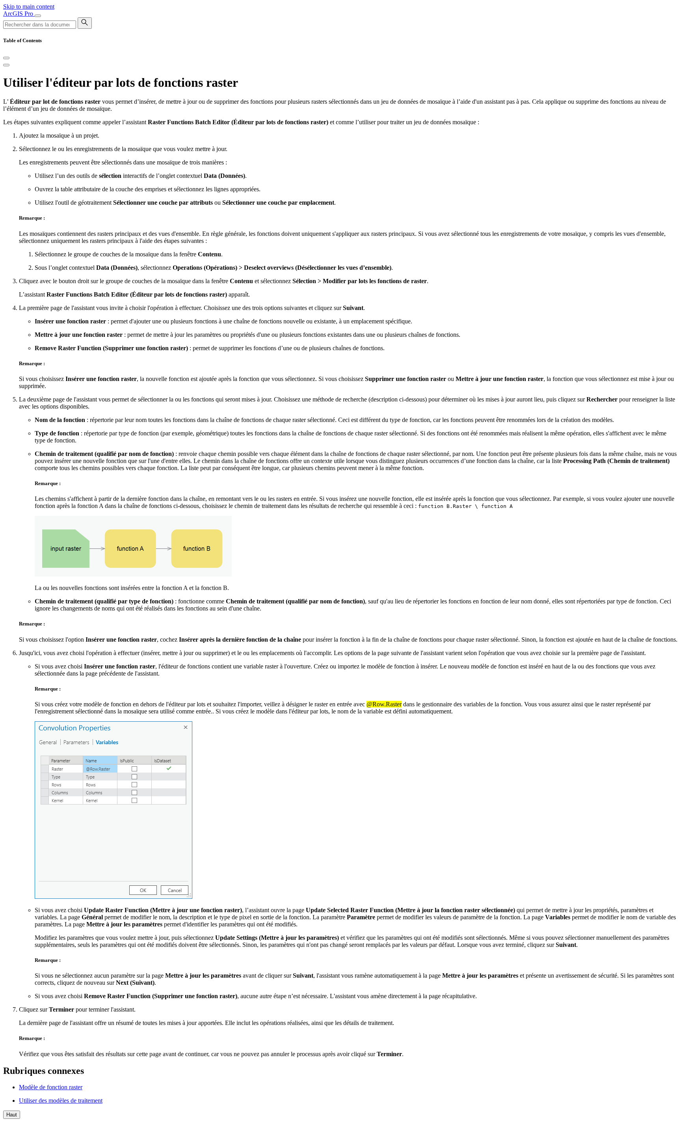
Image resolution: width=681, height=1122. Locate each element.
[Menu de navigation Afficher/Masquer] (38, 16)
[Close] (6, 58)
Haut (11, 1115)
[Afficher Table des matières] (6, 65)
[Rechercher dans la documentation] (85, 23)
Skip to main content (28, 6)
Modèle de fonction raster (50, 1087)
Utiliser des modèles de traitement (60, 1100)
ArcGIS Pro (19, 13)
